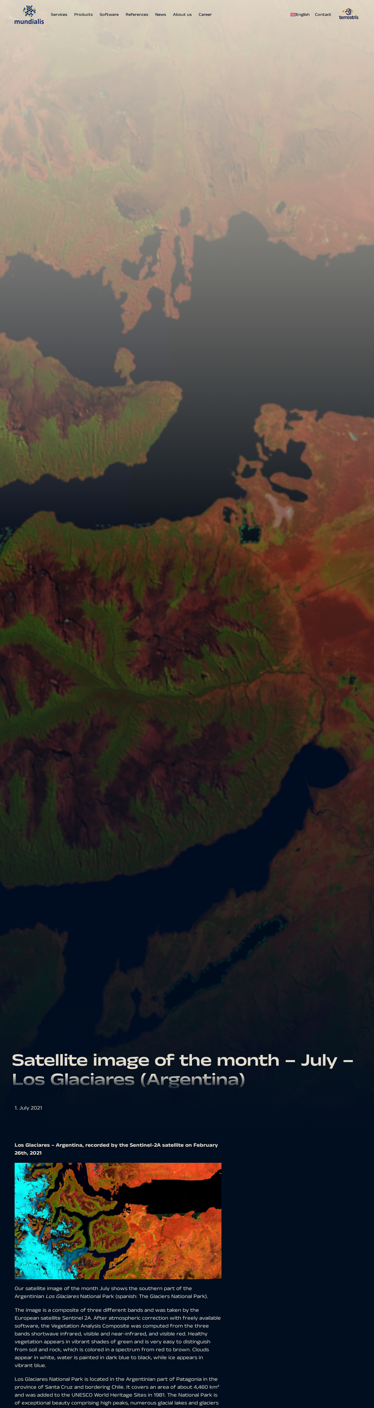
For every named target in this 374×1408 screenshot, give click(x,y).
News (160, 15)
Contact (323, 15)
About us (182, 15)
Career (205, 15)
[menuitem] (301, 14)
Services (59, 15)
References (137, 15)
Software (109, 15)
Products (83, 15)
